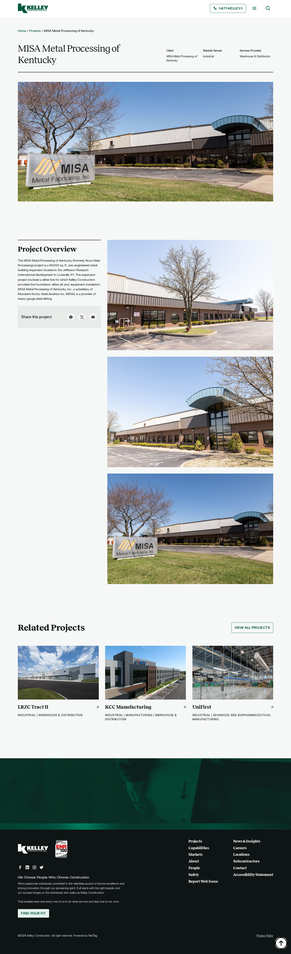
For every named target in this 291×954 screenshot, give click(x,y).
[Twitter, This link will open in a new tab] (41, 867)
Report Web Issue (203, 881)
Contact (240, 868)
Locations (241, 855)
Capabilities (198, 848)
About (193, 861)
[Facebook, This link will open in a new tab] (20, 867)
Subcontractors (246, 861)
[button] (254, 8)
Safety (193, 875)
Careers (240, 848)
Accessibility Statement (253, 875)
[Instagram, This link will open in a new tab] (34, 867)
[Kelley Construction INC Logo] (33, 8)
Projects (35, 31)
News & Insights (246, 841)
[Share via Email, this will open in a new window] (93, 317)
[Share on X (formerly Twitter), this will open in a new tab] (82, 317)
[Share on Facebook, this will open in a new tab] (71, 317)
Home (22, 31)
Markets (195, 855)
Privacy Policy (265, 935)
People (194, 868)
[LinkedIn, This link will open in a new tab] (27, 867)
